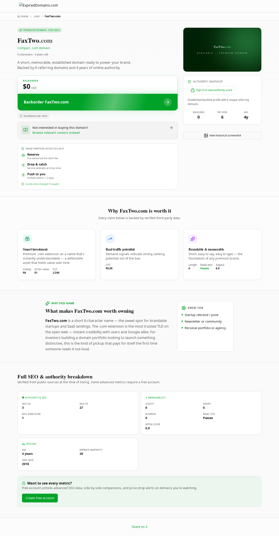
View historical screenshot (225, 135)
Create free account (40, 498)
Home (24, 16)
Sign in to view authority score (214, 90)
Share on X (139, 527)
